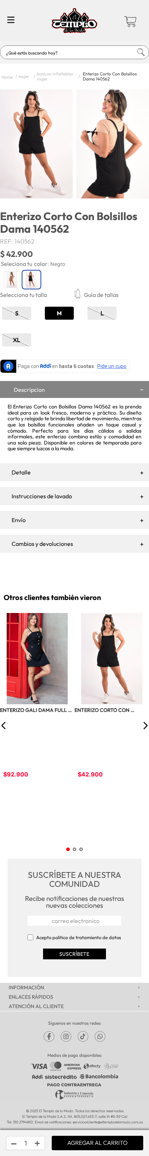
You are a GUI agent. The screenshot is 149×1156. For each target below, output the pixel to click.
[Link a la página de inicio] (7, 76)
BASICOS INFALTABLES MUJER (55, 76)
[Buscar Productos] (134, 52)
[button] (111, 295)
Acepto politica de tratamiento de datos (78, 937)
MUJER (23, 76)
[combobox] (74, 52)
